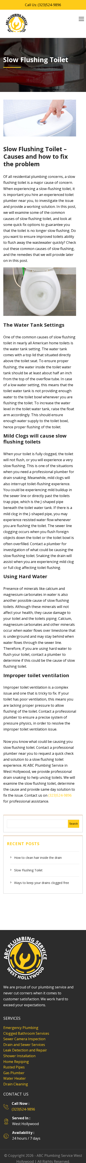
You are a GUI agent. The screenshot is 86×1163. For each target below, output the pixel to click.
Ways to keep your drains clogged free (41, 876)
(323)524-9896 (60, 789)
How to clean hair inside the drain (38, 851)
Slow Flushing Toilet (28, 864)
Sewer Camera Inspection (24, 1032)
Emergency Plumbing (20, 1021)
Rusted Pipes (14, 1061)
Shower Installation (19, 1049)
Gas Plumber (13, 1066)
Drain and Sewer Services (24, 1038)
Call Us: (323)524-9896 (43, 4)
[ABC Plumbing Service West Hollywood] (16, 24)
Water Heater (14, 1072)
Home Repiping (16, 1055)
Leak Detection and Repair (25, 1044)
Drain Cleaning (15, 1077)
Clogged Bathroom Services (26, 1027)
